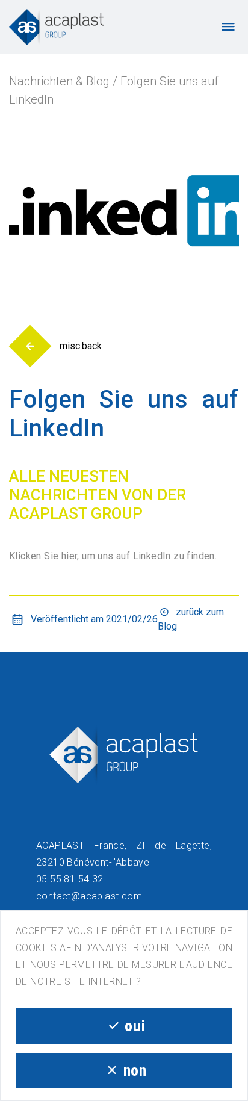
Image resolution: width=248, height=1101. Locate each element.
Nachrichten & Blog (59, 81)
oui (135, 1026)
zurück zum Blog (191, 619)
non (135, 1070)
